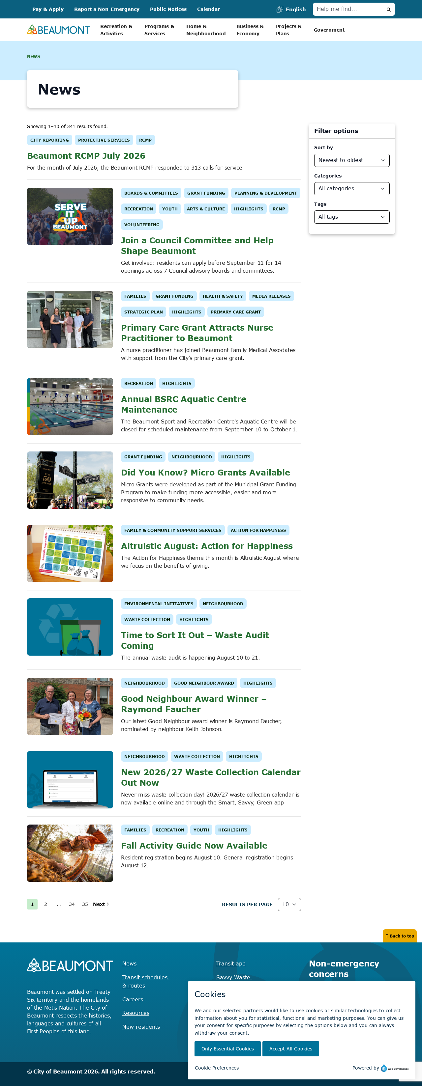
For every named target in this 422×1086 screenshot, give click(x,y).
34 (72, 904)
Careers (132, 999)
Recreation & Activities (117, 29)
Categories (328, 175)
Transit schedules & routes (145, 981)
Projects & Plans (289, 29)
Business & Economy (250, 29)
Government (329, 30)
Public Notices (168, 9)
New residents (141, 1027)
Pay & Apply (48, 9)
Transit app (231, 963)
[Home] (58, 29)
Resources (135, 1013)
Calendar (208, 9)
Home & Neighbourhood (206, 29)
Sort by (323, 147)
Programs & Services (160, 29)
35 (85, 904)
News (129, 963)
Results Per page (247, 904)
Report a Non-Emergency (106, 9)
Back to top (402, 936)
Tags (320, 204)
